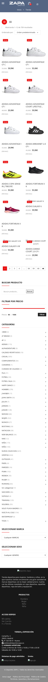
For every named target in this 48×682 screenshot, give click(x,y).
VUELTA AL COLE (8, 512)
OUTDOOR (6, 459)
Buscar (29, 291)
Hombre (24, 599)
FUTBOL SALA (7, 381)
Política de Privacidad (21, 677)
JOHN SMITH (6, 397)
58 (29, 268)
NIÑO (4, 447)
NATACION (6, 430)
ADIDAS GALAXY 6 (34, 206)
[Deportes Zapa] (17, 4)
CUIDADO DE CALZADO (10, 369)
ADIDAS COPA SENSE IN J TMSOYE (11, 185)
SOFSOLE (5, 496)
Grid (4, 21)
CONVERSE (6, 365)
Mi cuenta (6, 618)
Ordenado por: (7, 32)
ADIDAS (5, 344)
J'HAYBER (5, 393)
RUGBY (4, 480)
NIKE (3, 439)
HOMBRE (5, 389)
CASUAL (5, 356)
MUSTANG (6, 426)
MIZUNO (5, 414)
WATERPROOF (7, 517)
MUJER (4, 418)
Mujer (24, 601)
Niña (24, 606)
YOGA (4, 521)
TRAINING (5, 500)
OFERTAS (5, 455)
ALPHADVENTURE (8, 348)
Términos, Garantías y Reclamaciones (24, 679)
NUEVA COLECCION (9, 451)
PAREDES (5, 467)
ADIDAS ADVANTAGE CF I (35, 63)
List (10, 21)
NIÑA (4, 443)
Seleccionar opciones (3, 72)
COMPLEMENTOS (8, 361)
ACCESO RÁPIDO (9, 614)
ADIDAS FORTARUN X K (35, 185)
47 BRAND (6, 336)
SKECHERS (6, 492)
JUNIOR (4, 410)
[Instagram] (37, 4)
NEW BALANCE (7, 434)
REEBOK (5, 475)
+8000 (4, 332)
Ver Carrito (6, 621)
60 (38, 268)
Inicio (19, 10)
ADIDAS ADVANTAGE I (11, 144)
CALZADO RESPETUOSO (11, 352)
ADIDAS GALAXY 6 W (11, 246)
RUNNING (5, 484)
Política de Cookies (38, 677)
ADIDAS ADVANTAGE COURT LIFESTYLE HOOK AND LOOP (35, 105)
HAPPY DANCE (7, 385)
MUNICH (5, 422)
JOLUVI (4, 402)
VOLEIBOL (5, 504)
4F (2, 340)
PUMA (4, 471)
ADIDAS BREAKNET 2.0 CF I (36, 145)
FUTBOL (5, 377)
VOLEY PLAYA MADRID (10, 508)
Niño (24, 604)
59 (33, 268)
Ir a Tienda (6, 623)
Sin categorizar (7, 488)
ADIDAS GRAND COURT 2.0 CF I (33, 250)
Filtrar (42, 314)
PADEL (4, 463)
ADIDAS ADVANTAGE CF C (11, 63)
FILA (3, 373)
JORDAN (5, 406)
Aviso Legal (6, 677)
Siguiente (43, 268)
